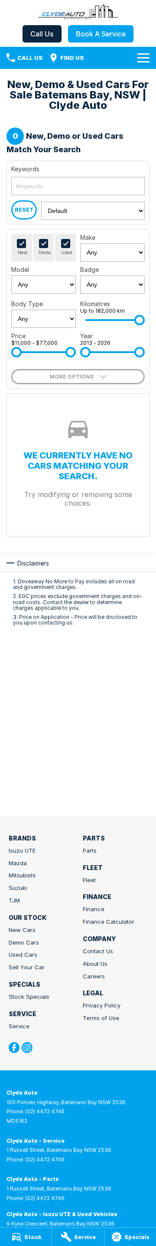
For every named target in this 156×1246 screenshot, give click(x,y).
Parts (90, 850)
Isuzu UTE (22, 850)
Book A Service (101, 33)
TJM (14, 900)
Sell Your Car (27, 967)
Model (20, 269)
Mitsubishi (22, 875)
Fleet (89, 879)
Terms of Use (101, 1017)
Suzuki (18, 887)
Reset (24, 209)
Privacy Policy (101, 1005)
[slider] (139, 320)
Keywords (25, 169)
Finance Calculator (108, 921)
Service (19, 1026)
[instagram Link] (27, 1047)
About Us (95, 963)
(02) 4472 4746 (45, 1111)
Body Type (27, 303)
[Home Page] (78, 11)
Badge (89, 269)
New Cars (22, 929)
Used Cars (23, 954)
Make (87, 237)
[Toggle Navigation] (143, 58)
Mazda (18, 863)
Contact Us (98, 951)
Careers (94, 976)
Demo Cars (24, 942)
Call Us (42, 33)
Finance (93, 909)
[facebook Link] (14, 1047)
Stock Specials (29, 996)
